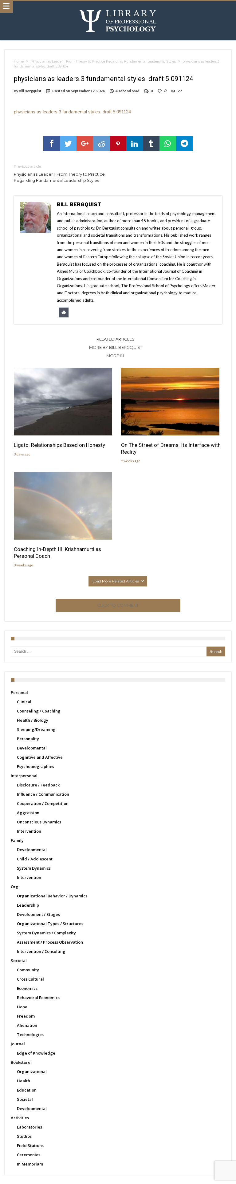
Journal (18, 1044)
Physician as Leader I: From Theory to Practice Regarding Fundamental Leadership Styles (103, 61)
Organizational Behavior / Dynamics (52, 896)
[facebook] (51, 143)
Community (28, 970)
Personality (28, 738)
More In (115, 355)
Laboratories (29, 1127)
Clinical (24, 701)
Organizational (32, 1071)
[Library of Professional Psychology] (118, 6)
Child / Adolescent (35, 859)
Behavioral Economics (38, 997)
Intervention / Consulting (41, 951)
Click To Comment (118, 605)
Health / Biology (32, 720)
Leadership (28, 905)
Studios (24, 1136)
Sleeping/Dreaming (36, 729)
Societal (19, 960)
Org (14, 886)
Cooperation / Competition (43, 803)
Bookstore (20, 1062)
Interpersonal (24, 775)
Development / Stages (38, 914)
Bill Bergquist (30, 90)
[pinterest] (118, 143)
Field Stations (30, 1145)
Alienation (27, 1025)
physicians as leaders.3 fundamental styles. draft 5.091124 (72, 111)
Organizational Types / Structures (50, 923)
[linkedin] (134, 143)
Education (27, 1090)
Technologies (30, 1034)
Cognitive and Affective (40, 757)
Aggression (28, 812)
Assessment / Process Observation (50, 942)
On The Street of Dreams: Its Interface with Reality (171, 448)
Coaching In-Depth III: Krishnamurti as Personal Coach (57, 552)
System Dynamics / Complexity (46, 933)
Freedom (26, 1016)
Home (19, 61)
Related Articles (115, 339)
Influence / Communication (43, 794)
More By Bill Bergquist (115, 347)
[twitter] (68, 143)
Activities (20, 1118)
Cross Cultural (30, 979)
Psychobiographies (35, 766)
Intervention (29, 831)
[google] (85, 143)
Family (17, 840)
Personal (19, 692)
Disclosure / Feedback (38, 785)
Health (23, 1081)
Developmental (32, 748)
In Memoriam (30, 1164)
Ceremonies (28, 1154)
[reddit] (101, 143)
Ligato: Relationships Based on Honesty (59, 445)
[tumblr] (151, 143)
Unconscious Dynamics (39, 822)
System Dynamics (34, 868)
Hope (22, 1007)
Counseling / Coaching (39, 711)
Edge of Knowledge (36, 1053)
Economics (27, 988)
